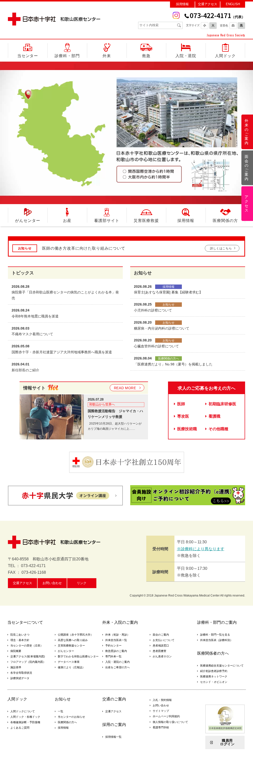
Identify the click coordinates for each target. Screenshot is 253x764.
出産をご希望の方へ (117, 667)
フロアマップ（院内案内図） (28, 661)
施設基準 (15, 667)
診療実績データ (19, 678)
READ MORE (125, 388)
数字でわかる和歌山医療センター (78, 656)
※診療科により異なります (200, 549)
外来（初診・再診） (117, 634)
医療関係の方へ (67, 722)
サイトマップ (161, 710)
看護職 (214, 416)
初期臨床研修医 (222, 404)
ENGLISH (233, 4)
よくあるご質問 (19, 727)
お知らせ (63, 699)
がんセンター (66, 650)
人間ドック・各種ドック (25, 716)
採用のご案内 (114, 725)
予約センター (113, 645)
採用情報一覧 (113, 736)
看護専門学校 (161, 727)
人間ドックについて (22, 711)
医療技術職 (187, 429)
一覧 (60, 711)
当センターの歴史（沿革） (26, 645)
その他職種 (218, 429)
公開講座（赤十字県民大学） (75, 634)
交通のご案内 (114, 699)
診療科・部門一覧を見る (215, 634)
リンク (81, 583)
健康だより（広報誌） (71, 667)
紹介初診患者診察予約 (213, 670)
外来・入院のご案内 (120, 622)
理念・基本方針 (19, 640)
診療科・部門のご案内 (217, 622)
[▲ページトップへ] (243, 754)
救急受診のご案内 (116, 650)
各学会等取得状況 (21, 672)
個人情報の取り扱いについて (170, 721)
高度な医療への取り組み (73, 640)
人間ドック (17, 699)
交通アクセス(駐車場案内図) (27, 656)
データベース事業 (69, 661)
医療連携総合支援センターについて (222, 665)
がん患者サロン (162, 656)
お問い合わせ (52, 583)
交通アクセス (207, 4)
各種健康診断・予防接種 (25, 722)
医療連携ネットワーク (213, 676)
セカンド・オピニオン (213, 681)
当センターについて (25, 622)
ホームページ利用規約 (166, 716)
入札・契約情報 (162, 699)
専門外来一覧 (113, 656)
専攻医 (183, 416)
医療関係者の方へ (213, 653)
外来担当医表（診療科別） (216, 640)
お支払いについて (163, 640)
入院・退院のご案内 (117, 661)
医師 (181, 404)
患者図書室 (159, 650)
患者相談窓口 (161, 645)
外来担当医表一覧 (116, 640)
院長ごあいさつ (19, 634)
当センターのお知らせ (71, 716)
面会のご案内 (161, 634)
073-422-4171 (217, 15)
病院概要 (15, 650)
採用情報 (182, 4)
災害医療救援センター (71, 645)
